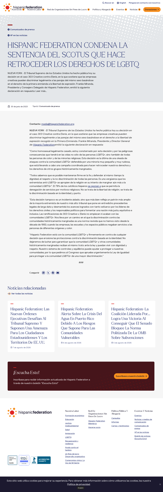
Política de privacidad (78, 484)
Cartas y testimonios (120, 426)
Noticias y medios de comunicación (143, 420)
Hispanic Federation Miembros (96, 422)
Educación (69, 419)
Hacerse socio (94, 427)
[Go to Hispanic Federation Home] (30, 412)
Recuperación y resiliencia (71, 442)
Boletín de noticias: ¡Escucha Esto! (142, 437)
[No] (160, 484)
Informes (115, 422)
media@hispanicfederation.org (57, 124)
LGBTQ (68, 437)
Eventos (138, 415)
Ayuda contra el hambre (71, 448)
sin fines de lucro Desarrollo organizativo (75, 455)
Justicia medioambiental (72, 424)
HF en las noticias (141, 432)
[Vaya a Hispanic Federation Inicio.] (23, 7)
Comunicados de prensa (141, 427)
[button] (43, 273)
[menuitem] (108, 3)
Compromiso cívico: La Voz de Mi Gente (75, 461)
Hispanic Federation (44, 144)
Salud (67, 429)
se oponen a (94, 186)
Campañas (115, 418)
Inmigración (70, 433)
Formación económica (74, 415)
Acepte (80, 488)
